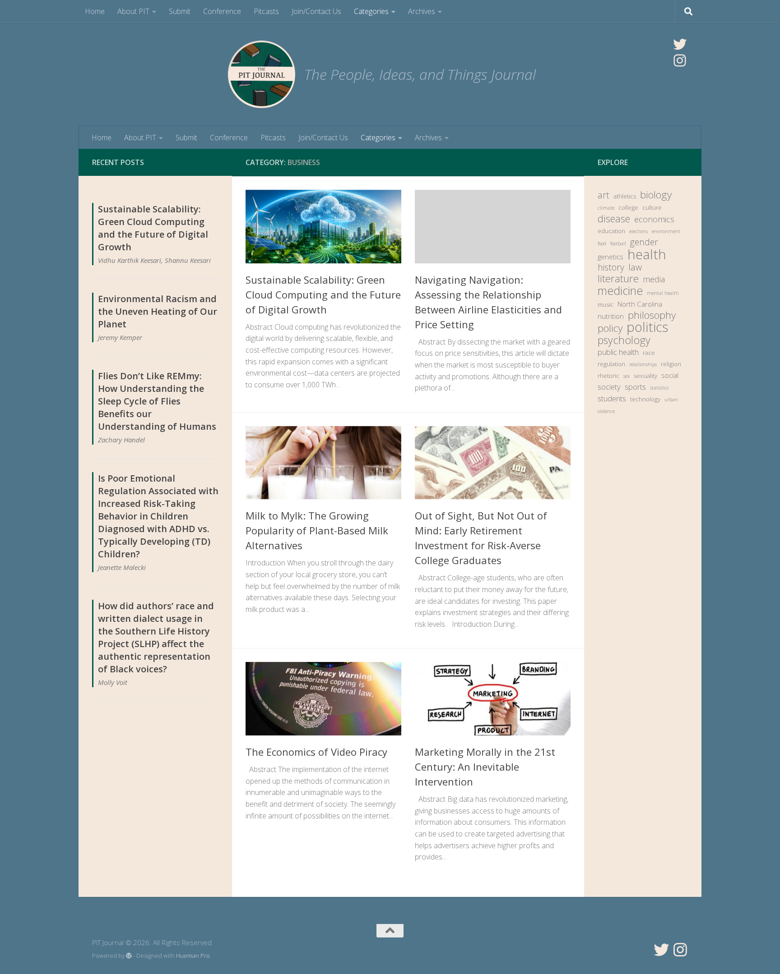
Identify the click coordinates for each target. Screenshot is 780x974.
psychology (624, 340)
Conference (222, 11)
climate (606, 208)
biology (656, 194)
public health (618, 352)
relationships (643, 364)
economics (654, 219)
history (611, 267)
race (649, 353)
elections (638, 231)
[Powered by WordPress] (129, 956)
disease (614, 218)
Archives (421, 11)
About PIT (133, 11)
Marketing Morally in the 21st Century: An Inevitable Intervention (485, 766)
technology (645, 399)
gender (644, 242)
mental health (663, 293)
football (618, 243)
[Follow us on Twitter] (661, 949)
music (605, 304)
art (603, 195)
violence (606, 411)
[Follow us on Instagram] (680, 949)
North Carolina (640, 303)
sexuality (645, 376)
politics (647, 327)
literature (618, 278)
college (628, 207)
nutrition (611, 316)
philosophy (652, 315)
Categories (371, 11)
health (646, 254)
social (669, 375)
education (611, 231)
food (602, 243)
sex (626, 376)
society (609, 386)
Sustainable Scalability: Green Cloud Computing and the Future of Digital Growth (323, 294)
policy (610, 328)
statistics (659, 388)
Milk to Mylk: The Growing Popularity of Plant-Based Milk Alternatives (317, 530)
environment (666, 231)
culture (652, 207)
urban (671, 399)
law (635, 267)
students (612, 398)
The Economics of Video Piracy (316, 751)
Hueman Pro (193, 955)
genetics (610, 256)
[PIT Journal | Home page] (261, 74)
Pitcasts (266, 11)
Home (95, 11)
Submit (179, 11)
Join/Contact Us (316, 11)
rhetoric (608, 376)
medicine (620, 290)
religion (671, 364)
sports (635, 386)
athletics (624, 196)
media (654, 279)
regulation (611, 364)
